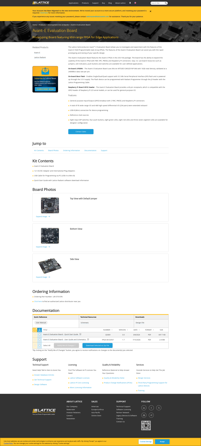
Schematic (85, 322)
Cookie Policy (8, 443)
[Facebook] (151, 408)
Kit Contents (39, 150)
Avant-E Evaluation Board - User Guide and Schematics (64, 339)
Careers (70, 415)
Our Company (72, 406)
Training (141, 390)
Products (85, 3)
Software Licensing (123, 409)
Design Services (144, 378)
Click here (44, 13)
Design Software (40, 384)
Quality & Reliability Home (114, 378)
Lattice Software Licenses (80, 378)
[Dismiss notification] (150, 11)
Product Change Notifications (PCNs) (118, 383)
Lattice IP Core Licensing (79, 383)
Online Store (96, 415)
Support (95, 3)
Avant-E (37, 52)
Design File (140, 322)
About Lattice (120, 3)
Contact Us (120, 421)
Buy (103, 3)
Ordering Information (71, 150)
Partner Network (122, 412)
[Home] (40, 4)
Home (34, 25)
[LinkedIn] (143, 408)
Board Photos (53, 150)
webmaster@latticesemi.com (97, 16)
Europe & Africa (97, 409)
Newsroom (71, 409)
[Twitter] (158, 408)
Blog (110, 3)
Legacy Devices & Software (126, 415)
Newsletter (71, 418)
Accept (162, 442)
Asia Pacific (95, 412)
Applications (73, 3)
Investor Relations (73, 412)
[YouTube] (143, 415)
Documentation (90, 150)
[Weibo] (151, 415)
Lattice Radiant (40, 57)
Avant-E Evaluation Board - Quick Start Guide (60, 334)
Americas (95, 406)
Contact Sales (81, 131)
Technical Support (123, 406)
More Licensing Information (81, 387)
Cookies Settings (146, 442)
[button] (166, 3)
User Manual (41, 322)
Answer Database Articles (44, 375)
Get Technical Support (42, 380)
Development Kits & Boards (58, 25)
